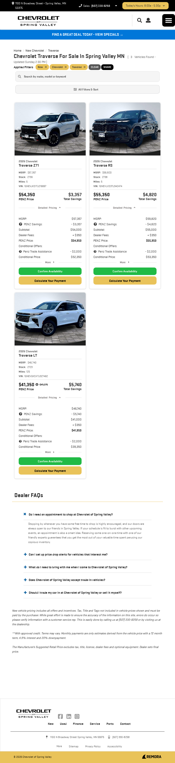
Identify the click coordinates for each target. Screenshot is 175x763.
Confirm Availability (50, 271)
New (51, 723)
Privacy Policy (92, 746)
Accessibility (114, 746)
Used (63, 723)
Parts (110, 723)
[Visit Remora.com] (151, 757)
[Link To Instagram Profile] (77, 716)
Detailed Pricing (47, 207)
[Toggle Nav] (168, 20)
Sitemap (73, 746)
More (48, 262)
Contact (125, 723)
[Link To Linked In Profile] (69, 716)
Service (95, 723)
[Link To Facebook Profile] (61, 716)
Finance (78, 723)
